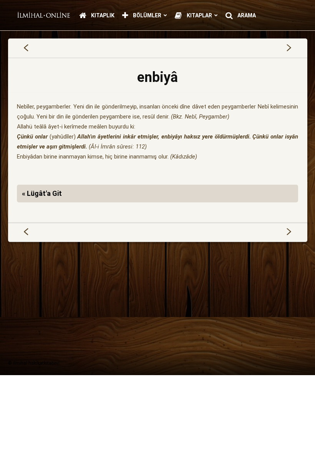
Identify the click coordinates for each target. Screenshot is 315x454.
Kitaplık (102, 15)
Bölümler (146, 15)
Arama (246, 15)
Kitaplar (199, 15)
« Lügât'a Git (42, 193)
